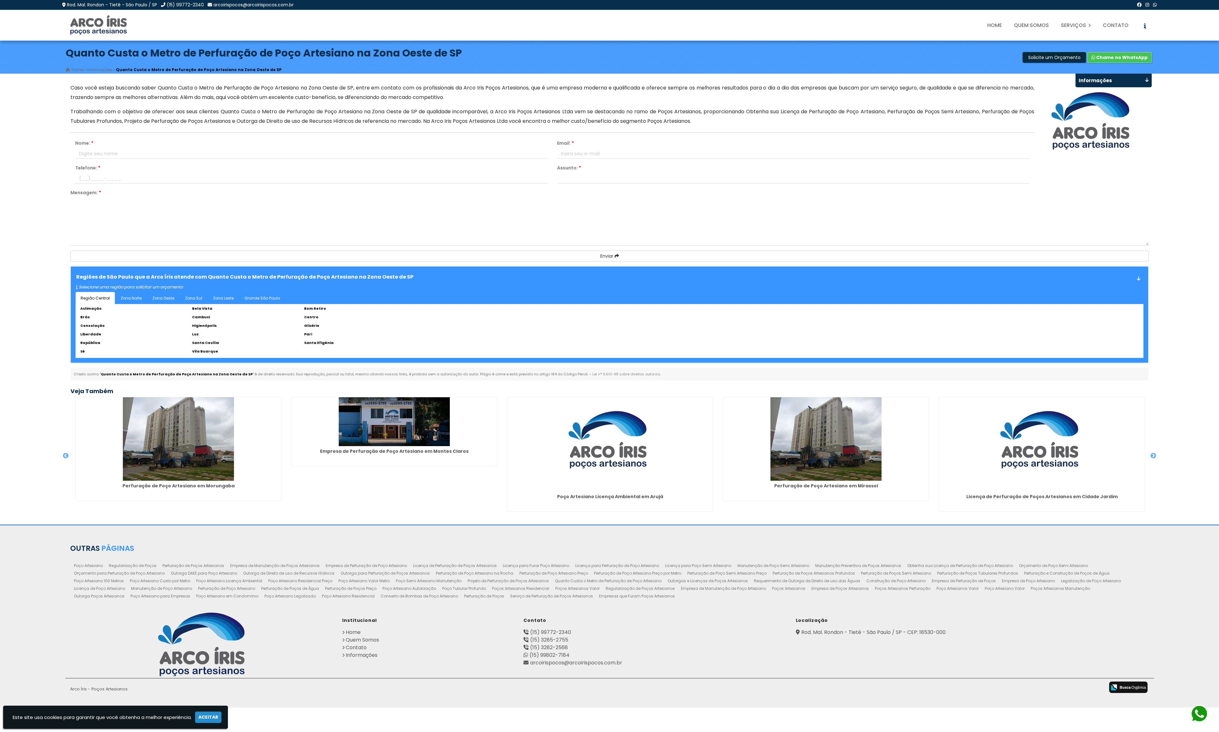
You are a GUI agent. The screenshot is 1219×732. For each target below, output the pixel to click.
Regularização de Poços (133, 565)
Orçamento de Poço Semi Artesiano (1053, 565)
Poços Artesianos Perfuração (902, 588)
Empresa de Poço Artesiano (1028, 581)
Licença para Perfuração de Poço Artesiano (617, 565)
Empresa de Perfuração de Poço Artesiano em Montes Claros (394, 451)
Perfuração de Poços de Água (290, 588)
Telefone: (87, 168)
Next (1153, 456)
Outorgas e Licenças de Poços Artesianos (708, 581)
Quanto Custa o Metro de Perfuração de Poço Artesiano (608, 581)
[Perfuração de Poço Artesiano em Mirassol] (826, 439)
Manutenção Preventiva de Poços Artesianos (858, 565)
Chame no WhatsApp (1121, 57)
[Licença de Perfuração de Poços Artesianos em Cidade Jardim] (1042, 444)
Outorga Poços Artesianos (99, 596)
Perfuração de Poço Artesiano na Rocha (474, 573)
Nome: (84, 143)
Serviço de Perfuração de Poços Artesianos (551, 596)
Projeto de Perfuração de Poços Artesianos (508, 581)
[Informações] (1144, 25)
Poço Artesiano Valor (1005, 588)
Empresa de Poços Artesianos (840, 588)
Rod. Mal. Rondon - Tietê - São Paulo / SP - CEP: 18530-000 (873, 632)
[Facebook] (1139, 5)
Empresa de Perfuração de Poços (964, 581)
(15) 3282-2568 (549, 647)
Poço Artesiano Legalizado (290, 596)
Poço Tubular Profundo (464, 588)
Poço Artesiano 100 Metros (99, 581)
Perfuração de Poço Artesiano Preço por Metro (637, 573)
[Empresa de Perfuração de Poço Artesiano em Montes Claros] (394, 421)
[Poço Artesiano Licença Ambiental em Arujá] (610, 444)
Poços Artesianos (788, 588)
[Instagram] (1147, 5)
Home (994, 25)
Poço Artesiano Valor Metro (364, 581)
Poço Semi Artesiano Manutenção (429, 581)
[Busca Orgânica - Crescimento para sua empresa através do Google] (1128, 687)
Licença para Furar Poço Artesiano (536, 565)
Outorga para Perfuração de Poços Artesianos (385, 573)
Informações (361, 655)
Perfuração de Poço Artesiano (226, 588)
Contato (1116, 25)
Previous (66, 456)
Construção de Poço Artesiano (896, 581)
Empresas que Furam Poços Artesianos (637, 596)
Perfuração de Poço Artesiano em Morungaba (179, 486)
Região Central (95, 298)
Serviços (1074, 25)
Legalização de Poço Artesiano (1091, 581)
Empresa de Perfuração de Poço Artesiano (366, 565)
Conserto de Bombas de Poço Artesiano (419, 596)
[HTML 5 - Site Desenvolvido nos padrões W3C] (1046, 688)
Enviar (607, 256)
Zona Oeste (163, 298)
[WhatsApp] (1155, 5)
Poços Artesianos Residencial (520, 588)
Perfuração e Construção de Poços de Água (1066, 573)
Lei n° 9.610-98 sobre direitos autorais (626, 374)
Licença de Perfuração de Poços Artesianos (455, 565)
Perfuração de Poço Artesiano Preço (553, 573)
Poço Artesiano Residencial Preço (300, 581)
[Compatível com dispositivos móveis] (1096, 688)
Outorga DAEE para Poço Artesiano (204, 573)
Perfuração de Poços (484, 596)
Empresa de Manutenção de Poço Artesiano (723, 588)
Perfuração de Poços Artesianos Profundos (814, 573)
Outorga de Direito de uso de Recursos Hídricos (289, 573)
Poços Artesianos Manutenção (1060, 588)
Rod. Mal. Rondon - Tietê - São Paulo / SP (112, 5)
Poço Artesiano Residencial (348, 596)
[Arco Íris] (201, 644)
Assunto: (569, 168)
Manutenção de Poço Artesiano (161, 588)
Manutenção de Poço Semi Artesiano (773, 565)
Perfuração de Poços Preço (350, 588)
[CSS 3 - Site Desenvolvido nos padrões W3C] (1071, 688)
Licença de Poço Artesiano (99, 588)
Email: (565, 143)
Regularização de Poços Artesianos (640, 588)
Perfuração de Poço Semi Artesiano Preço (727, 573)
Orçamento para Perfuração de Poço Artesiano (119, 573)
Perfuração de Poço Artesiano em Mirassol (826, 486)
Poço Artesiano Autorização (409, 588)
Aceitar (208, 717)
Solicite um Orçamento (1054, 57)
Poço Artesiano (88, 565)
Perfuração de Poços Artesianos (193, 565)
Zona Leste (223, 298)
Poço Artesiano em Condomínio (227, 596)
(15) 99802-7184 (550, 655)
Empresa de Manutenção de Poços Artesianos (275, 565)
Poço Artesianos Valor (957, 588)
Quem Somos (1031, 25)
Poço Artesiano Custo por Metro (160, 581)
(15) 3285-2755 (549, 639)
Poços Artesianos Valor (577, 588)
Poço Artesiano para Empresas (160, 596)
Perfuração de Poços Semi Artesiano (896, 573)
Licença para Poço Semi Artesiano (698, 565)
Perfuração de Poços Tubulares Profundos (977, 573)
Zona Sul (193, 298)
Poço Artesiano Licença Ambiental (229, 581)
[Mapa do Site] (1027, 686)
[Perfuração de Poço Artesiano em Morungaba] (178, 439)
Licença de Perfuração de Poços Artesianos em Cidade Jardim (1042, 496)
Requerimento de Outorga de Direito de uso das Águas (807, 581)
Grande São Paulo (262, 298)
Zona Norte (131, 298)
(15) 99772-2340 (185, 5)
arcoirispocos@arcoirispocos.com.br (253, 5)
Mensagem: (85, 192)
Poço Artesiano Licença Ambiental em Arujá (610, 496)
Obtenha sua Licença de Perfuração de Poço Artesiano (960, 565)
